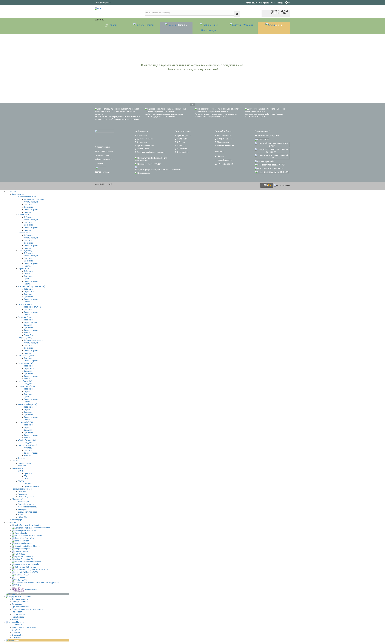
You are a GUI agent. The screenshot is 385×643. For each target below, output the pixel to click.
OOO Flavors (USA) (26, 356)
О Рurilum (16, 630)
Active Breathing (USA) (27, 404)
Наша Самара (143, 149)
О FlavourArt (182, 149)
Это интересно (18, 614)
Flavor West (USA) (25, 363)
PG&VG (21, 481)
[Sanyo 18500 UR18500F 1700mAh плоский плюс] (272, 150)
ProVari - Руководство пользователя (27, 609)
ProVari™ (21, 514)
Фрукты (27, 274)
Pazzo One (28, 335)
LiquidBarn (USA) (25, 381)
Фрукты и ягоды (31, 202)
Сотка (20, 471)
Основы (15, 461)
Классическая (24, 463)
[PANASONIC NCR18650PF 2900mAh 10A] (272, 156)
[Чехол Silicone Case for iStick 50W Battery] (272, 144)
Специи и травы (31, 210)
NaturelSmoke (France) (27, 445)
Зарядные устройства (27, 512)
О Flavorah (16, 638)
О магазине (142, 135)
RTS (25, 476)
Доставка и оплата (145, 139)
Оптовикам (142, 142)
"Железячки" (17, 499)
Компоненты (17, 468)
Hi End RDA (22, 517)
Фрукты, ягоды (30, 322)
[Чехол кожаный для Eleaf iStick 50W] (271, 172)
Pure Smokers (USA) (26, 386)
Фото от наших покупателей (24, 627)
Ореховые (28, 207)
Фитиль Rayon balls (26, 497)
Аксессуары (17, 520)
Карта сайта (182, 139)
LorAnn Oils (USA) (25, 422)
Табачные (28, 217)
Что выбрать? (17, 612)
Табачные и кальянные (34, 199)
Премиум (28, 473)
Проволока (22, 494)
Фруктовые (29, 292)
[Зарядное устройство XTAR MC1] (270, 165)
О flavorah (181, 145)
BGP (26, 479)
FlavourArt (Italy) (25, 317)
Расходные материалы (22, 489)
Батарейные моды (26, 504)
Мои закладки (223, 142)
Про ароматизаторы (145, 145)
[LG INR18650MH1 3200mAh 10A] (269, 168)
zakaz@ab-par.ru (225, 160)
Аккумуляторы (24, 509)
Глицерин (28, 484)
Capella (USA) (23, 268)
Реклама (16, 619)
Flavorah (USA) (24, 233)
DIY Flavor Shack (25, 304)
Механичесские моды (27, 507)
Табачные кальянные (33, 307)
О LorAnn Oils (183, 152)
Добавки (22, 458)
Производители (184, 135)
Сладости (28, 204)
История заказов (224, 139)
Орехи (26, 279)
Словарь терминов (20, 602)
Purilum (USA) (23, 215)
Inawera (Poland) (25, 251)
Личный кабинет (224, 135)
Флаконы (22, 491)
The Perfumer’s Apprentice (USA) (31, 286)
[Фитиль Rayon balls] (264, 161)
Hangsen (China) (25, 338)
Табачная (22, 466)
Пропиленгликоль (31, 486)
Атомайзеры (23, 502)
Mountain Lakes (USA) (27, 197)
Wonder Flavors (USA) (27, 440)
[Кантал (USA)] (262, 140)
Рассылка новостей (225, 145)
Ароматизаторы (18, 194)
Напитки (27, 212)
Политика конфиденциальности (151, 152)
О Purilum (181, 142)
